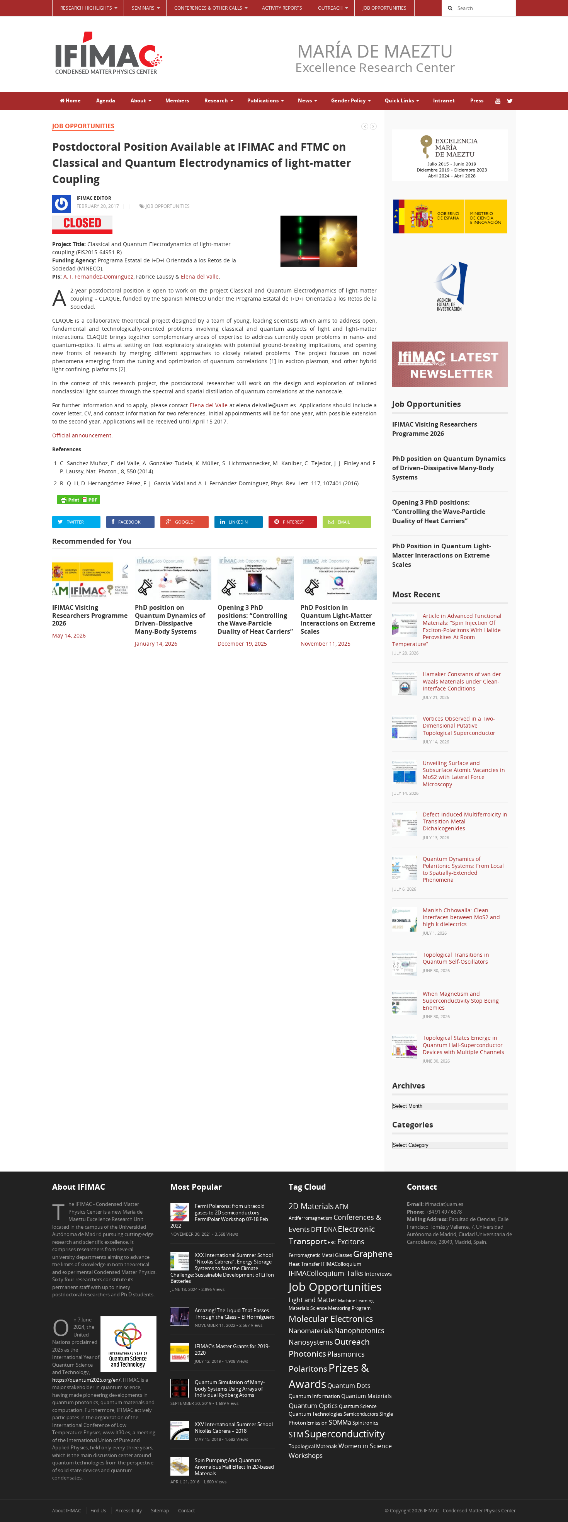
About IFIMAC (66, 1510)
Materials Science (308, 1308)
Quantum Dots (349, 1385)
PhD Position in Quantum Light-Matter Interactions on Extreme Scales (441, 555)
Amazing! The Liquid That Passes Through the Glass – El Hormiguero (235, 1313)
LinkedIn (238, 522)
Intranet (444, 100)
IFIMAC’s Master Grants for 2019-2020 (232, 1349)
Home (73, 100)
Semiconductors (361, 1414)
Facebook (129, 522)
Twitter (75, 522)
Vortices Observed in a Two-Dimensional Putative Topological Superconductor (459, 725)
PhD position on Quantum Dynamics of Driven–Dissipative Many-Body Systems (449, 467)
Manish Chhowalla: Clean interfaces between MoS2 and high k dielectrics (461, 917)
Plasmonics (346, 1354)
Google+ (185, 522)
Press (476, 100)
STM (296, 1435)
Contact (186, 1510)
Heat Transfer (304, 1263)
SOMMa (340, 1422)
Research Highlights (86, 8)
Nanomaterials (311, 1330)
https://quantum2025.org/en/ (86, 1379)
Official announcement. (82, 435)
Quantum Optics (313, 1405)
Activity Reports (282, 8)
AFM (342, 1206)
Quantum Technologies (315, 1414)
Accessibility (129, 1510)
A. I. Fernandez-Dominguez (98, 276)
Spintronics (365, 1422)
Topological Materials (313, 1446)
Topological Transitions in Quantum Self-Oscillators (456, 958)
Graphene (373, 1253)
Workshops (306, 1455)
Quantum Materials (366, 1396)
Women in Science (365, 1446)
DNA (330, 1229)
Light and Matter (313, 1300)
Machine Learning (356, 1300)
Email (344, 522)
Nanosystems (311, 1342)
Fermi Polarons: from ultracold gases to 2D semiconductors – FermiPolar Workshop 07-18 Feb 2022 (219, 1215)
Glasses (343, 1255)
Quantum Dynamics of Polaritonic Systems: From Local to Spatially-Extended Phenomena (463, 869)
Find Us (98, 1510)
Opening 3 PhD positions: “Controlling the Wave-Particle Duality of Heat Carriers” (438, 511)
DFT (316, 1229)
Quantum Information (314, 1396)
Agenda (105, 100)
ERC (332, 1242)
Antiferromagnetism (310, 1218)
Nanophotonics (359, 1330)
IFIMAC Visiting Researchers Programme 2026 (434, 429)
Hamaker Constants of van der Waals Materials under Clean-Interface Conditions (462, 681)
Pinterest (293, 522)
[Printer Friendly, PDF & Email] (78, 499)
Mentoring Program (349, 1308)
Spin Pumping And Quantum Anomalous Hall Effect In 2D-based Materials (234, 1467)
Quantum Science (358, 1406)
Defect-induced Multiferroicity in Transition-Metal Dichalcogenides (465, 821)
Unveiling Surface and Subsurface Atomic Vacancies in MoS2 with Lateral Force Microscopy (464, 773)
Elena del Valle (200, 276)
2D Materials (311, 1206)
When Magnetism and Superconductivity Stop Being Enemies (461, 1000)
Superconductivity (344, 1433)
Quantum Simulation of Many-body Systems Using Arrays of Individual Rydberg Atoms (230, 1389)
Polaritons (308, 1368)
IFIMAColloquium (341, 1264)
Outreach (352, 1341)
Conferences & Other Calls (208, 8)
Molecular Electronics (331, 1319)
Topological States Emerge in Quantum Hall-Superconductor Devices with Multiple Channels (463, 1044)
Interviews (378, 1273)
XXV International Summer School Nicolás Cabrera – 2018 (234, 1427)
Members (177, 100)
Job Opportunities (384, 8)
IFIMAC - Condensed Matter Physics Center (469, 1510)
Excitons (350, 1241)
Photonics (307, 1353)
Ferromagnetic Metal (311, 1255)
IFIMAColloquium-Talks (326, 1273)
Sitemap (160, 1510)
